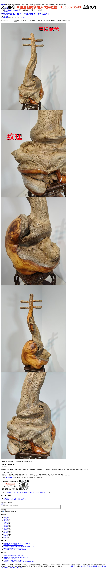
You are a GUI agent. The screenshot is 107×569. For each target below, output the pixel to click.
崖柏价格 (5, 523)
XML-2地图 (19, 567)
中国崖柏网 (3, 4)
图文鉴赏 (5, 520)
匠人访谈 (5, 519)
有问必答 (5, 534)
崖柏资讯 (5, 11)
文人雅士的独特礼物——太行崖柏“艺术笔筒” (16, 492)
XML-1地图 (12, 567)
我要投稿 (6, 567)
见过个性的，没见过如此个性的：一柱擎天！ (15, 498)
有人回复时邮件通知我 (10, 511)
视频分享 (5, 537)
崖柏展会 (5, 13)
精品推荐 (5, 16)
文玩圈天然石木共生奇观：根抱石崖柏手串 (14, 499)
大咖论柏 (5, 14)
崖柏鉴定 (95, 566)
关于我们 (83, 566)
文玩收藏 (5, 532)
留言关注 (5, 17)
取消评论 (3, 504)
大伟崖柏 (89, 566)
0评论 (24, 18)
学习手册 (100, 566)
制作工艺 (5, 517)
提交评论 (3, 509)
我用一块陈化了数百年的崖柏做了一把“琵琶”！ (25, 14)
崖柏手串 (5, 7)
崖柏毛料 (5, 10)
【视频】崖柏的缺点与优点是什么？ (37, 492)
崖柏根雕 (5, 8)
